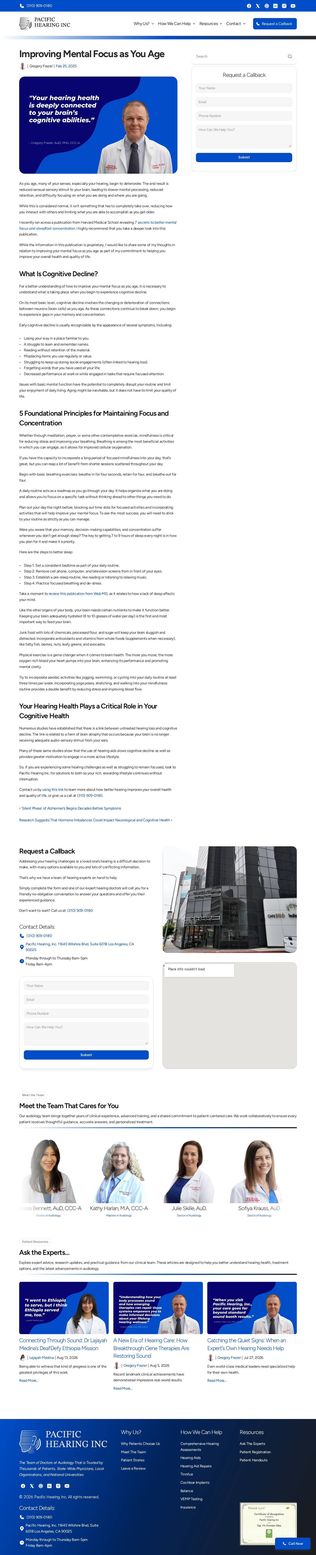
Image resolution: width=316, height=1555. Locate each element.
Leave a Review (133, 1468)
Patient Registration (255, 1452)
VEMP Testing (191, 1499)
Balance (186, 1491)
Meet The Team (133, 1452)
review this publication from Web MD (78, 593)
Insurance (188, 1507)
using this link (53, 789)
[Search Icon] (244, 56)
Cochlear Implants (194, 1482)
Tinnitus (186, 1474)
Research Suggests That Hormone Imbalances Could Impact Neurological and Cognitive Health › (95, 820)
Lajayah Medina (41, 1358)
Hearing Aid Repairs (195, 1466)
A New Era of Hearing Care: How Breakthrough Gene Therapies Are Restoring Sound (151, 1348)
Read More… (29, 1381)
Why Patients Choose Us (140, 1443)
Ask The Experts (252, 1443)
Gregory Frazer (135, 1365)
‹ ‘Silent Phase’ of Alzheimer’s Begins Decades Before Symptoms (70, 808)
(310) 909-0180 (39, 5)
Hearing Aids (190, 1458)
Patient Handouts (253, 1460)
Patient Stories (132, 1460)
